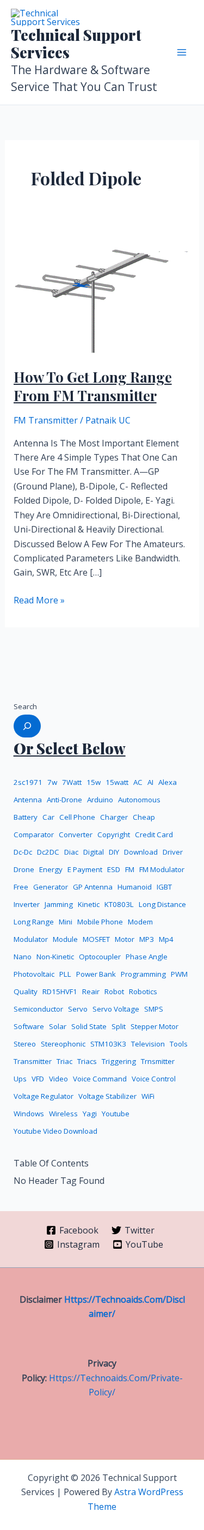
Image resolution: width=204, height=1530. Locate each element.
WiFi (147, 1096)
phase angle (147, 956)
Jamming (59, 904)
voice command (100, 1079)
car (48, 817)
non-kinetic (55, 956)
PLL (65, 974)
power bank (96, 974)
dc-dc (23, 852)
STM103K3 (108, 1044)
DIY (114, 852)
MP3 (146, 939)
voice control (154, 1079)
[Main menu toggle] (181, 52)
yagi (90, 1113)
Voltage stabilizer (107, 1096)
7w (52, 782)
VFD (38, 1079)
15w (93, 782)
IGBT (164, 887)
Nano (23, 956)
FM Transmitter (46, 420)
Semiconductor (38, 1009)
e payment (84, 869)
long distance (162, 904)
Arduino (100, 800)
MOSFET (96, 939)
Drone (24, 869)
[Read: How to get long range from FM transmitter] (102, 292)
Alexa (167, 782)
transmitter (33, 1061)
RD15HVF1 (59, 991)
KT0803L (119, 904)
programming (143, 974)
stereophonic (63, 1044)
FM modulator (161, 869)
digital (93, 852)
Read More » (39, 599)
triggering (119, 1061)
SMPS (153, 1009)
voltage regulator (43, 1096)
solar (57, 1026)
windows (29, 1113)
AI (150, 782)
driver (173, 852)
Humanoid (135, 887)
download (141, 852)
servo (78, 1009)
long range (34, 922)
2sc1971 (28, 782)
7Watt (72, 782)
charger (114, 817)
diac (71, 852)
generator (50, 887)
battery (26, 817)
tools (179, 1044)
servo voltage (115, 1009)
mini (65, 922)
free (21, 887)
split (119, 1026)
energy (51, 869)
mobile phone (100, 922)
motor (124, 939)
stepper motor (154, 1026)
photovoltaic (34, 974)
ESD (113, 869)
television (148, 1044)
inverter (27, 904)
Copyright (113, 834)
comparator (34, 834)
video (58, 1079)
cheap (144, 817)
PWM (179, 974)
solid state (89, 1026)
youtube (115, 1113)
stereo (25, 1044)
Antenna (28, 800)
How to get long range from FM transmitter (93, 386)
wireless (63, 1113)
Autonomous (139, 800)
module (65, 939)
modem (140, 922)
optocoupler (100, 956)
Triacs (87, 1061)
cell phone (77, 817)
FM (129, 869)
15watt (117, 782)
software (29, 1026)
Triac (64, 1061)
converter (75, 834)
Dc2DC (48, 852)
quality (26, 991)
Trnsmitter (158, 1061)
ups (20, 1079)
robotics (143, 991)
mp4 (166, 939)
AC (138, 782)
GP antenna (93, 887)
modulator (31, 939)
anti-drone (64, 800)
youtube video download (55, 1131)
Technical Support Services (76, 43)
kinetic (89, 904)
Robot (114, 991)
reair (91, 991)
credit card (154, 834)
